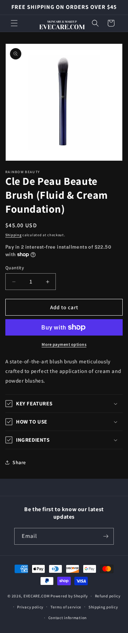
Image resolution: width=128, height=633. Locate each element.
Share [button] (19, 462)
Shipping (13, 235)
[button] (14, 23)
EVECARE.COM (36, 595)
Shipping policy (103, 607)
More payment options (64, 344)
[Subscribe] (105, 536)
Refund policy (108, 595)
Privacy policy (30, 607)
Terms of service (65, 607)
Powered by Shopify (69, 595)
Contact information (67, 617)
